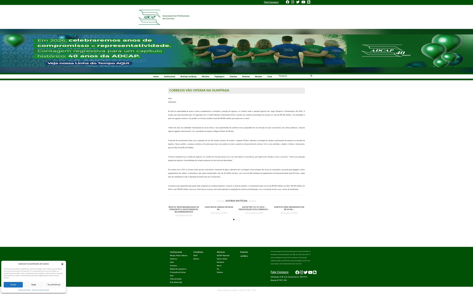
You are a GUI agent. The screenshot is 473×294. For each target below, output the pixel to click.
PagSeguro (219, 76)
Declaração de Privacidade (40, 290)
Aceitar (13, 285)
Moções (258, 76)
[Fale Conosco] (175, 2)
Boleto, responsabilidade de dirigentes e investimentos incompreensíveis (184, 209)
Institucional (169, 76)
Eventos (233, 76)
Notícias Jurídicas (188, 76)
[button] (62, 264)
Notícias (246, 76)
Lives (269, 76)
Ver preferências (53, 285)
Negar (33, 285)
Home (156, 76)
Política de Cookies (24, 290)
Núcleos (205, 76)
